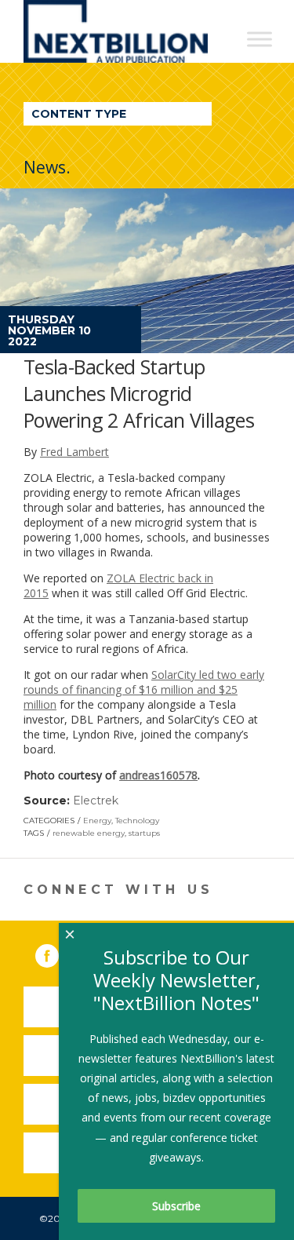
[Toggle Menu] (259, 38)
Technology (137, 820)
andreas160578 (158, 775)
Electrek (95, 800)
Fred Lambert (74, 451)
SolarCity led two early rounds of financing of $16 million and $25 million (144, 689)
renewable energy (89, 833)
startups (144, 833)
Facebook (58, 953)
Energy (97, 820)
